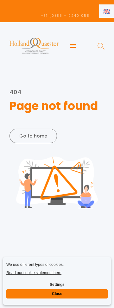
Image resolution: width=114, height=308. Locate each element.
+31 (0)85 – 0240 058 (65, 15)
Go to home (33, 136)
